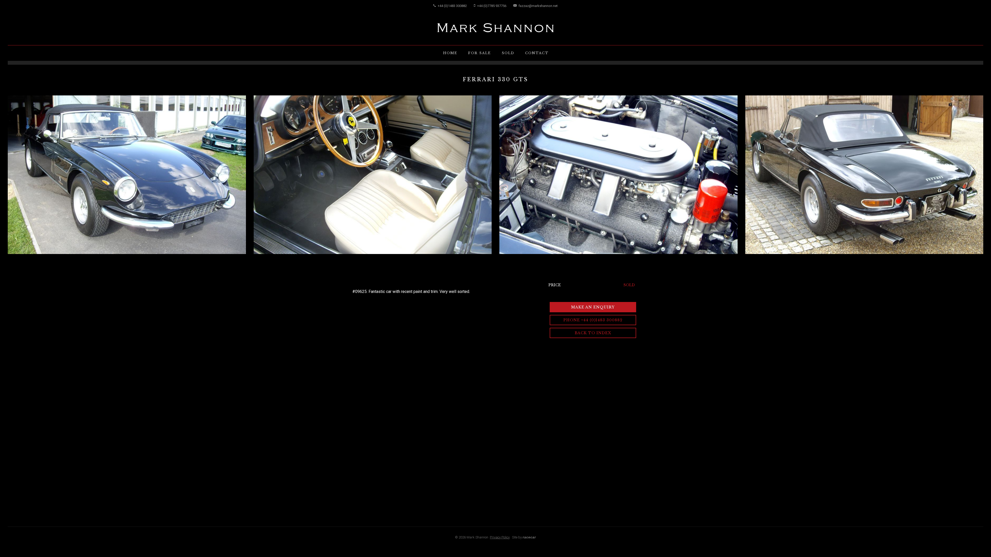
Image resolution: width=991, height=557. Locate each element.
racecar (529, 537)
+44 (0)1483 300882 (452, 6)
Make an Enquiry (593, 307)
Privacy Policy (500, 537)
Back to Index (593, 333)
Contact (537, 53)
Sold (508, 53)
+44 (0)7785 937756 (491, 6)
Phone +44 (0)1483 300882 (592, 320)
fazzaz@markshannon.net (538, 6)
